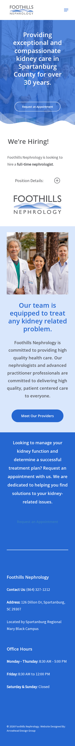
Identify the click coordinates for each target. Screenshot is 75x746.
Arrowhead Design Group (21, 730)
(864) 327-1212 (38, 589)
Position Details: (29, 180)
